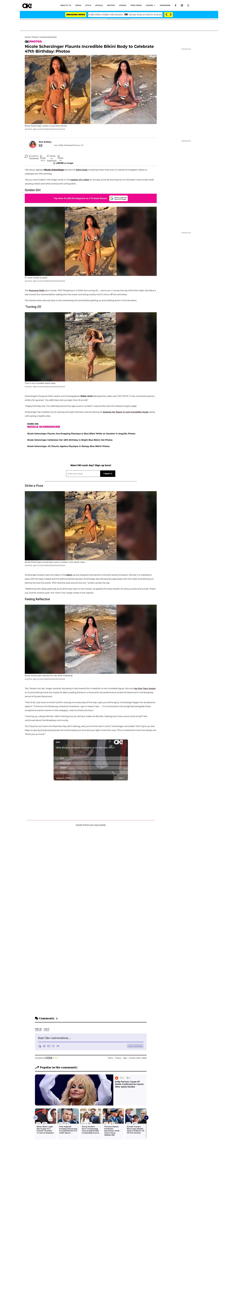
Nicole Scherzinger (48, 37)
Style (88, 5)
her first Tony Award (144, 688)
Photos (35, 37)
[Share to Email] (60, 156)
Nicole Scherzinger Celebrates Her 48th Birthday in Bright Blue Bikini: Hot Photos (70, 440)
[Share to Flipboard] (51, 156)
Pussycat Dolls (36, 290)
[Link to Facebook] (175, 5)
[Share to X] (43, 156)
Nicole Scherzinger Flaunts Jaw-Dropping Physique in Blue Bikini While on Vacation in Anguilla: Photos (81, 433)
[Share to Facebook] (34, 156)
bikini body (82, 170)
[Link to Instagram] (182, 5)
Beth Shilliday (45, 142)
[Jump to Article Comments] (26, 156)
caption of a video (79, 180)
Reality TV (65, 5)
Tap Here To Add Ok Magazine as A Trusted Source (80, 198)
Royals (99, 5)
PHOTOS (111, 5)
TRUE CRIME (136, 5)
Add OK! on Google (64, 163)
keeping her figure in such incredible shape (125, 412)
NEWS (78, 5)
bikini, (69, 575)
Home (27, 37)
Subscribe (165, 5)
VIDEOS (122, 5)
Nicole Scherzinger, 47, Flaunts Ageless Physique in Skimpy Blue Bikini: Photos (68, 446)
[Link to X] (188, 5)
